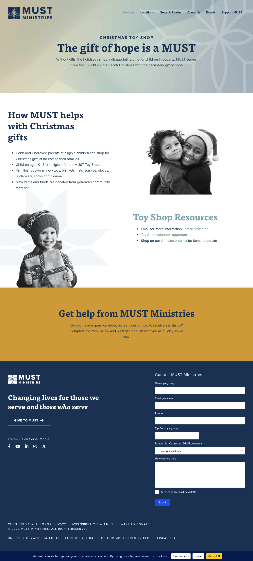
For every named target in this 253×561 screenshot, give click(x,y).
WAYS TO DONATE (135, 524)
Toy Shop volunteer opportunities (166, 234)
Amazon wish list (174, 240)
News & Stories (170, 12)
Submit (162, 502)
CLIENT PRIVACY (21, 524)
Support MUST (231, 12)
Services (128, 12)
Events (211, 12)
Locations (147, 12)
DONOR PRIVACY (53, 524)
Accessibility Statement (93, 524)
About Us (193, 12)
